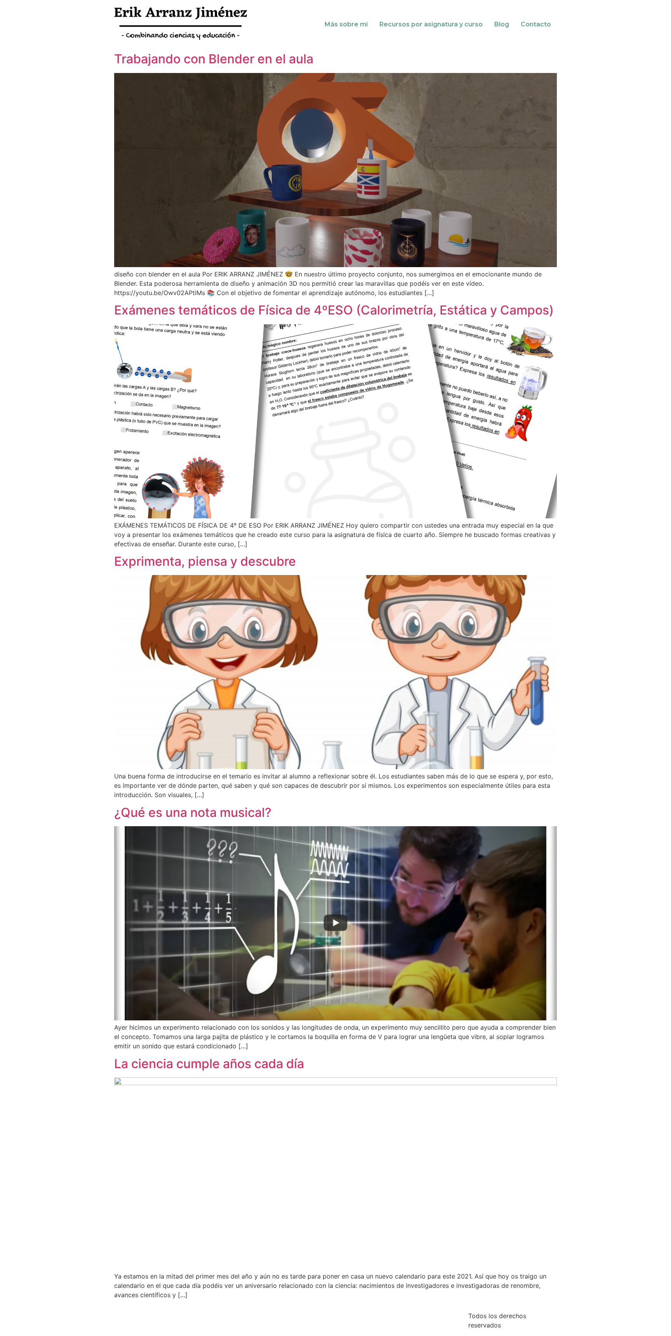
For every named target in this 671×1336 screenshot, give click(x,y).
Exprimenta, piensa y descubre (205, 561)
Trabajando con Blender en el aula (213, 58)
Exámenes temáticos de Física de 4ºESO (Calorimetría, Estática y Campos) (334, 310)
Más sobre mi (346, 24)
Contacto (536, 24)
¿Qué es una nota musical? (192, 812)
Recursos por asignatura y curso (431, 24)
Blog (501, 24)
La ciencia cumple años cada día (209, 1063)
